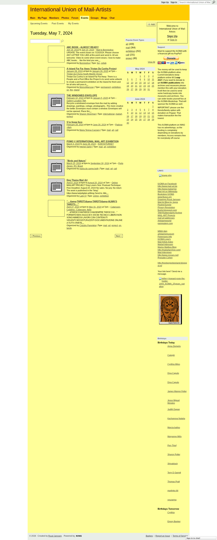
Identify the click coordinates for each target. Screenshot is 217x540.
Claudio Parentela (88, 225)
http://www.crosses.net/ (168, 255)
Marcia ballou (173, 427)
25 (153, 86)
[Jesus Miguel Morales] (162, 403)
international (109, 114)
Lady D (83, 196)
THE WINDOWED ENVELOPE (82, 95)
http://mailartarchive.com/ (169, 250)
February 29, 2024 (75, 125)
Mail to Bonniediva (104, 50)
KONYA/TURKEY (106, 144)
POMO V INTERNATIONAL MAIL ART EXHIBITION (93, 141)
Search (213, 2)
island (77, 90)
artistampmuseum (166, 234)
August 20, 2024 (95, 183)
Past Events (58, 23)
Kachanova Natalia (176, 418)
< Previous (36, 236)
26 (128, 89)
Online (115, 183)
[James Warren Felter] (162, 394)
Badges (149, 536)
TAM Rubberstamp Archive (170, 213)
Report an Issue (162, 536)
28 (136, 89)
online (96, 196)
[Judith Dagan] (162, 412)
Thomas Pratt (173, 481)
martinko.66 (172, 490)
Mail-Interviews (165, 252)
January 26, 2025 (100, 71)
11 (153, 79)
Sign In (174, 2)
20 (132, 86)
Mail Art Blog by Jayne (168, 202)
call (116, 130)
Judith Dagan (173, 409)
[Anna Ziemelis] (162, 349)
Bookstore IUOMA (166, 194)
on (68, 90)
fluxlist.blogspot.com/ (167, 210)
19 (128, 86)
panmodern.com (165, 223)
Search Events (62, 41)
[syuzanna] (162, 503)
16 (144, 83)
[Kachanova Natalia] (162, 421)
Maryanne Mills (174, 436)
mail (109, 130)
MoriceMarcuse (87, 87)
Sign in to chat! (193, 538)
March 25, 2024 (74, 163)
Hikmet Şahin (86, 147)
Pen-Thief (171, 445)
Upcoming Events (39, 23)
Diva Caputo (173, 373)
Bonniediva (85, 63)
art (113, 130)
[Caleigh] (162, 358)
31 (148, 89)
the (71, 90)
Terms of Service (180, 536)
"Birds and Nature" (76, 160)
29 (140, 89)
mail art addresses (166, 218)
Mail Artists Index (165, 242)
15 (140, 83)
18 (153, 83)
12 (128, 83)
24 (148, 86)
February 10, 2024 (75, 98)
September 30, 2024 (100, 163)
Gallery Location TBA (76, 101)
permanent (106, 87)
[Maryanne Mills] (162, 439)
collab (103, 63)
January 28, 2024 (75, 71)
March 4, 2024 (73, 144)
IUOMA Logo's (164, 239)
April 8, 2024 (72, 183)
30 (144, 89)
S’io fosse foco (74, 122)
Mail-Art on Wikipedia (167, 191)
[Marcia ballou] (162, 430)
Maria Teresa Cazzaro (90, 130)
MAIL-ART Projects (166, 215)
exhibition (116, 87)
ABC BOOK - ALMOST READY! (83, 47)
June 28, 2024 (89, 144)
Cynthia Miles (173, 364)
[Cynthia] (162, 515)
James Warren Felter (177, 391)
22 (140, 86)
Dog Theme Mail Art (77, 180)
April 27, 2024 (73, 207)
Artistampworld (164, 221)
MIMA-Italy (162, 231)
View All (151, 62)
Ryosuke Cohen (165, 258)
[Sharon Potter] (162, 457)
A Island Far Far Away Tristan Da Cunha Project (91, 68)
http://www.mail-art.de (167, 186)
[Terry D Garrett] (162, 475)
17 (148, 83)
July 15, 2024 (88, 50)
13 (132, 83)
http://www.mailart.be (167, 189)
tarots (69, 228)
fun (98, 63)
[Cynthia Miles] (162, 367)
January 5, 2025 (100, 98)
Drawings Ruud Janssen (169, 199)
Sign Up (165, 2)
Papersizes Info (165, 236)
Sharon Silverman (88, 114)
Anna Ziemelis (174, 346)
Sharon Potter (173, 454)
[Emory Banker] (162, 524)
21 (136, 86)
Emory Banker (174, 521)
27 (132, 89)
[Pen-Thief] (162, 448)
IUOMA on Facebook (167, 184)
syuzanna (171, 500)
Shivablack (172, 463)
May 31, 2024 (95, 207)
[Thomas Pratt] (162, 484)
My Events (73, 23)
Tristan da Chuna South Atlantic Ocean (84, 74)
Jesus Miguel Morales (173, 401)
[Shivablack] (162, 466)
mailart (119, 114)
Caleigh (171, 355)
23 (144, 86)
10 (148, 79)
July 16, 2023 (73, 50)
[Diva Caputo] (162, 376)
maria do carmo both (89, 168)
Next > (119, 236)
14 (136, 83)
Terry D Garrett (174, 472)
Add (153, 24)
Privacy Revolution (166, 207)
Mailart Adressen (165, 244)
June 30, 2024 (99, 125)
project (70, 116)
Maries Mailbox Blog (167, 247)
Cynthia (171, 512)
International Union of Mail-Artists (70, 9)
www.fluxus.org (165, 197)
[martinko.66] (162, 493)
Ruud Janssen (55, 536)
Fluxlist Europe (164, 205)
